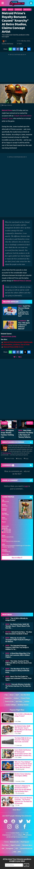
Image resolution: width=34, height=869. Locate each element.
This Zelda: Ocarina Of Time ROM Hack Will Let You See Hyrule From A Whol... (18, 663)
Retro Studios (5, 514)
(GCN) (8, 336)
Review (13, 347)
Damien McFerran (7, 44)
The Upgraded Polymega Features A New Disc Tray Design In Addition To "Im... (17, 647)
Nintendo (4, 510)
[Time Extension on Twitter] (20, 821)
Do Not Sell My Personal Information (17, 837)
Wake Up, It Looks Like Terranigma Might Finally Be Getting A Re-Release (17, 639)
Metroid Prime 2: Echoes (22, 281)
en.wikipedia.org (6, 551)
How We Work (25, 695)
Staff (17, 695)
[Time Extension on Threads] (17, 827)
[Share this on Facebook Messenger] (29, 49)
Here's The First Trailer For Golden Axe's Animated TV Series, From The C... (18, 678)
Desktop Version (23, 705)
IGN (3, 848)
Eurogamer (9, 848)
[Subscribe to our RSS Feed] (5, 821)
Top (6, 695)
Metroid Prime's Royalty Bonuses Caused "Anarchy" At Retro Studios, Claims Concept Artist (15, 22)
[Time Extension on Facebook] (24, 827)
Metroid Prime (28, 9)
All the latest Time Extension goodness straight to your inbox (17, 860)
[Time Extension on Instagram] (9, 827)
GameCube (18, 9)
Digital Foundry (15, 845)
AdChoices (28, 835)
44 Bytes (20, 835)
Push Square (25, 842)
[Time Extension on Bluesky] (28, 821)
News (4, 9)
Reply (26, 458)
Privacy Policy (25, 698)
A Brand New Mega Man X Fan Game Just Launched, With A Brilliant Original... (17, 655)
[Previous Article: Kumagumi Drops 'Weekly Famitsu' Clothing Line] (8, 428)
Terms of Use (9, 701)
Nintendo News (27, 845)
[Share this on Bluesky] (14, 49)
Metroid (10, 9)
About (12, 695)
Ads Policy (19, 701)
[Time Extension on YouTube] (13, 821)
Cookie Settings (11, 705)
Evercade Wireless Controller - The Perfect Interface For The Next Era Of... (18, 686)
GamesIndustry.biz (26, 848)
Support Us (8, 698)
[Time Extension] (17, 3)
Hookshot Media (15, 833)
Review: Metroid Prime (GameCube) (11, 541)
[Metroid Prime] (17, 93)
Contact (16, 698)
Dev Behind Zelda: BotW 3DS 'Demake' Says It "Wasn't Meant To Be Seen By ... (17, 626)
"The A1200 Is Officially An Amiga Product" (16, 619)
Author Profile (10, 458)
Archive (26, 701)
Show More (16, 810)
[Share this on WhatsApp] (10, 49)
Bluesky (19, 458)
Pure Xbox (5, 845)
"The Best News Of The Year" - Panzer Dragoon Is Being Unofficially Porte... (17, 670)
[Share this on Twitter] (21, 49)
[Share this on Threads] (25, 49)
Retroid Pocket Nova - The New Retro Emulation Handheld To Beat (18, 633)
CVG (14, 852)
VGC (16, 848)
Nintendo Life (14, 842)
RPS (19, 852)
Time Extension (6, 453)
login (26, 486)
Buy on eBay (16, 558)
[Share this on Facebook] (17, 49)
